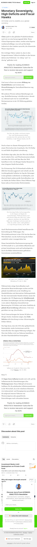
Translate (5, 7)
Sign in (33, 2)
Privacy (25, 532)
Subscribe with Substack (19, 516)
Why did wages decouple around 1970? (13, 481)
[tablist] (9, 437)
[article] (18, 469)
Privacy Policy (19, 523)
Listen (33, 27)
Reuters (16, 370)
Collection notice (19, 534)
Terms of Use (28, 520)
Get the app (27, 539)
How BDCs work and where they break (13, 471)
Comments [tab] (6, 437)
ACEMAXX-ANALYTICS (11, 26)
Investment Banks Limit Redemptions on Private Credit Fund (13, 466)
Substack (9, 543)
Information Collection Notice (24, 521)
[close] (31, 484)
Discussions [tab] (15, 459)
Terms (30, 532)
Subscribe (26, 2)
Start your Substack (14, 539)
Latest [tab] (8, 459)
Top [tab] (4, 459)
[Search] (34, 459)
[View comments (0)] (9, 32)
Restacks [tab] (13, 437)
